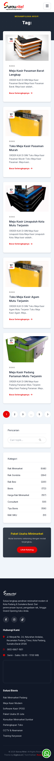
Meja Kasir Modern (12, 703)
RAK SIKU (12, 515)
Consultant (13, 502)
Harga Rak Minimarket (18, 495)
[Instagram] (14, 620)
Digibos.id (18, 755)
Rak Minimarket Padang (15, 697)
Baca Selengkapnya (19, 93)
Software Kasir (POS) (14, 708)
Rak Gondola (14, 475)
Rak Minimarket (15, 468)
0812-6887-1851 (15, 649)
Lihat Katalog (27, 549)
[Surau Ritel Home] (13, 6)
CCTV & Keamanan (13, 730)
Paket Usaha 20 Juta (13, 714)
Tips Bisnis (13, 508)
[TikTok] (23, 620)
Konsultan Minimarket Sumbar (18, 719)
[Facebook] (6, 620)
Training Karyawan (12, 736)
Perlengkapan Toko (13, 725)
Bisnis (10, 488)
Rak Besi (12, 482)
